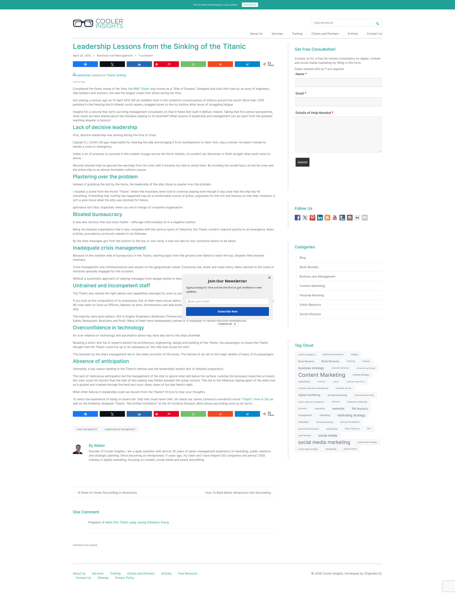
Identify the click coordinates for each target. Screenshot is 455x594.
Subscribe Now (227, 311)
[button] (227, 281)
